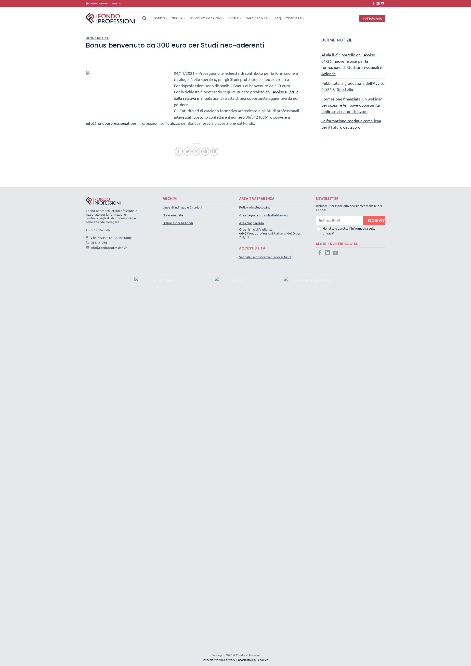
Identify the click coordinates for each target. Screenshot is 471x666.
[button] (144, 18)
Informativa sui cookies (252, 660)
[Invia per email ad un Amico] (196, 152)
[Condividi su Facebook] (179, 152)
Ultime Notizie (97, 38)
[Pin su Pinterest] (205, 152)
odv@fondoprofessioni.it (257, 233)
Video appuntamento (105, 3)
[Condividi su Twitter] (187, 152)
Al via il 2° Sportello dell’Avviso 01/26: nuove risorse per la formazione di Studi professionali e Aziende (351, 64)
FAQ (278, 18)
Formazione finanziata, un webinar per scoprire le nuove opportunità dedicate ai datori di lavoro (351, 105)
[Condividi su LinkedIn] (214, 152)
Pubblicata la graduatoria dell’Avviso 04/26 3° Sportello (352, 86)
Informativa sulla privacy (219, 660)
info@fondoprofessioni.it (108, 123)
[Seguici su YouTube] (382, 3)
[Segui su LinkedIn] (378, 3)
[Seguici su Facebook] (373, 3)
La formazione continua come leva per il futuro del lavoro (351, 123)
